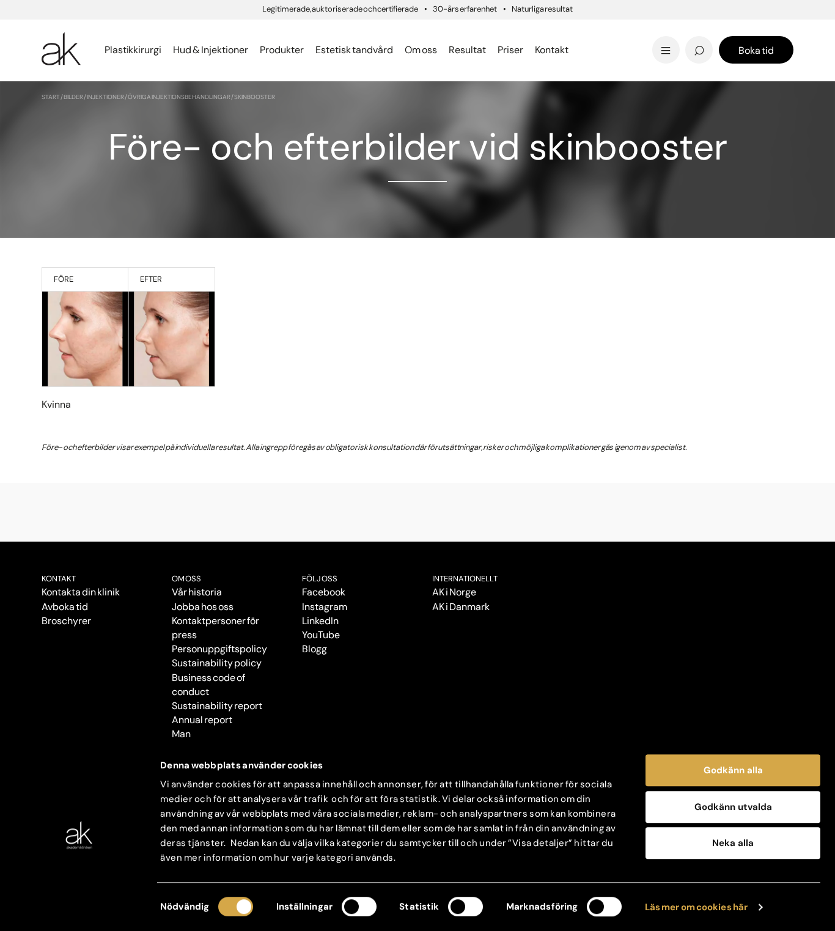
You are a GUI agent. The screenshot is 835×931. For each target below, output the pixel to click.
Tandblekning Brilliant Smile (513, 50)
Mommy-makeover (617, 32)
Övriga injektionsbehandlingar (179, 97)
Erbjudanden (458, 50)
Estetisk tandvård (471, 50)
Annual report (202, 719)
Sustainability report (217, 705)
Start (51, 97)
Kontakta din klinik (81, 592)
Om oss (186, 578)
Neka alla (733, 843)
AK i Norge (454, 592)
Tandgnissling (478, 32)
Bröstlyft (65, 32)
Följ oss (319, 578)
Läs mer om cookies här (696, 907)
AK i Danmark (461, 606)
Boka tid (756, 50)
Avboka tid (65, 606)
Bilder (73, 97)
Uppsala (445, 30)
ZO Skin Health (462, 50)
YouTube (321, 634)
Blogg (439, 30)
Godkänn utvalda (733, 807)
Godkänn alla (733, 770)
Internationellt (465, 578)
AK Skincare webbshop (642, 61)
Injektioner (452, 30)
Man (181, 733)
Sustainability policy (216, 663)
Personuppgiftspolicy (219, 648)
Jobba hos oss (203, 606)
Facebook (323, 592)
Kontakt (551, 49)
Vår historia (197, 592)
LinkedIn (320, 620)
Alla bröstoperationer (98, 50)
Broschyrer (66, 620)
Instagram (324, 606)
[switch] (359, 906)
